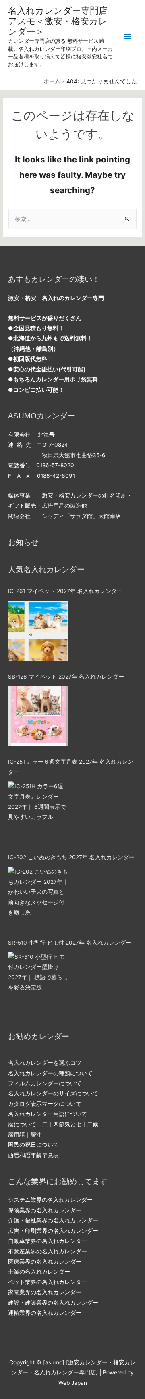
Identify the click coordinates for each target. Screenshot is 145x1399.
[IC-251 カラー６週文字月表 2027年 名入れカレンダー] (38, 811)
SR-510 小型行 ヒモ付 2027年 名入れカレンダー (69, 942)
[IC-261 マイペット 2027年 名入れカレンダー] (38, 631)
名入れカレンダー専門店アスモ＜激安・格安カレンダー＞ (58, 21)
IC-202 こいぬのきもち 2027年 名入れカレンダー (71, 857)
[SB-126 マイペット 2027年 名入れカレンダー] (38, 716)
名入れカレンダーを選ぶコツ (44, 1063)
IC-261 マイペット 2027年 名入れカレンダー (65, 591)
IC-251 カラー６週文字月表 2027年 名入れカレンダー (70, 766)
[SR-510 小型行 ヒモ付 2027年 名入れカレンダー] (38, 982)
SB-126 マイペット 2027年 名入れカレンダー (66, 676)
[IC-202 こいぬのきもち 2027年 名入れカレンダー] (38, 897)
